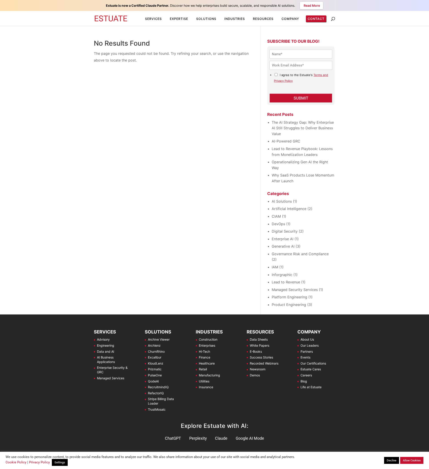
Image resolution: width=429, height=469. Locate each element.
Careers (306, 375)
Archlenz (154, 345)
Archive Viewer (159, 339)
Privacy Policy (39, 462)
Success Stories (261, 357)
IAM (275, 267)
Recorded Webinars (264, 363)
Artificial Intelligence (289, 208)
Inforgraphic (282, 274)
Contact (316, 19)
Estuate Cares (311, 369)
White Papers (259, 345)
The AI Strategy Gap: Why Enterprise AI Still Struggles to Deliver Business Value (303, 128)
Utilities (204, 381)
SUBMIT (301, 98)
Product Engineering (289, 304)
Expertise (179, 19)
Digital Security (285, 231)
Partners (307, 351)
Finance (204, 357)
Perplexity (198, 438)
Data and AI (105, 351)
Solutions (206, 19)
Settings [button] (60, 462)
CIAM (276, 216)
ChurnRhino (156, 351)
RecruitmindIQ (158, 387)
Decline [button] (391, 460)
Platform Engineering (289, 297)
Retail (203, 369)
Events (305, 357)
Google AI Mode (250, 438)
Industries (234, 19)
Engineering (105, 345)
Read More (311, 5)
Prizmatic (155, 369)
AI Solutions (282, 201)
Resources (263, 19)
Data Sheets (259, 339)
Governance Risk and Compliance (300, 254)
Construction (208, 339)
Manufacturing (209, 375)
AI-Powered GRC (286, 141)
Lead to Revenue (286, 282)
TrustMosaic (157, 409)
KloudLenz (155, 363)
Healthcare (207, 363)
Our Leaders (310, 345)
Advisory (103, 339)
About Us (307, 339)
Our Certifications (313, 363)
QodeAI (153, 381)
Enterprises (207, 345)
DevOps (278, 224)
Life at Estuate (311, 387)
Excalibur (154, 357)
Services (153, 19)
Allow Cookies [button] (412, 460)
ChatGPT (173, 438)
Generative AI (283, 246)
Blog (304, 381)
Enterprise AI (282, 239)
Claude (221, 438)
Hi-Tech (204, 351)
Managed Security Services (295, 289)
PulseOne (155, 375)
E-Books (256, 351)
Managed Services (110, 378)
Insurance (206, 387)
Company (290, 19)
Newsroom (257, 369)
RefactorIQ (156, 393)
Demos (255, 375)
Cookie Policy (16, 462)
